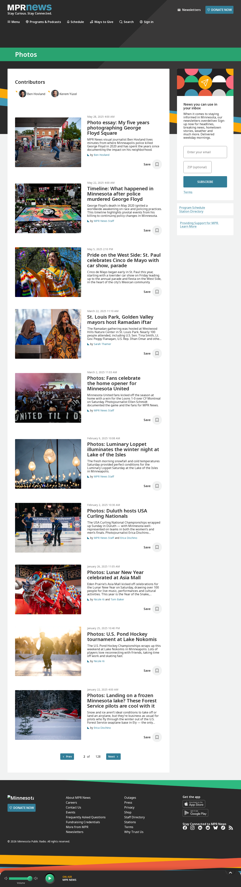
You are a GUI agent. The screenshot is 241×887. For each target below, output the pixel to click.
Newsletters (74, 832)
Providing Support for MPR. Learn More (199, 224)
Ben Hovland (36, 94)
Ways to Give (103, 21)
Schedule (77, 21)
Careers (71, 802)
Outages (130, 798)
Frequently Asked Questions (86, 817)
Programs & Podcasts (45, 21)
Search (129, 21)
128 (98, 757)
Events (70, 812)
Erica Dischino (128, 538)
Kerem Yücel (68, 94)
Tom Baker (117, 599)
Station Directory (191, 211)
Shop (127, 812)
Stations (130, 822)
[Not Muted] (6, 878)
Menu (15, 21)
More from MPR (77, 827)
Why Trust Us (133, 832)
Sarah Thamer (102, 344)
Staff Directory (134, 817)
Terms (187, 192)
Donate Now (219, 10)
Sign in (148, 21)
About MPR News (78, 798)
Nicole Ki (99, 599)
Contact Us (73, 807)
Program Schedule (192, 207)
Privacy (129, 807)
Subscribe (205, 182)
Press (128, 802)
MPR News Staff (104, 221)
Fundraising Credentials (83, 822)
